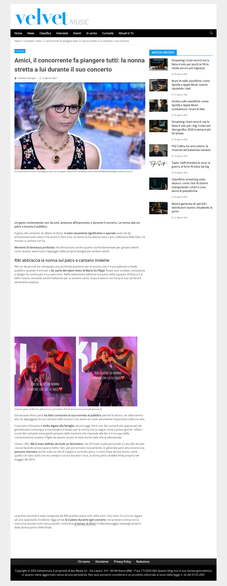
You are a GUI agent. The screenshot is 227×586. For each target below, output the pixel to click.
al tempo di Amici (85, 523)
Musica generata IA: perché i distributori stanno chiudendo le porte (192, 207)
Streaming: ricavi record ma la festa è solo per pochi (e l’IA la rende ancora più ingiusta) (190, 64)
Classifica (45, 33)
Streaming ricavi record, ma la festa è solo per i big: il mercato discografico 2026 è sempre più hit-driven (191, 127)
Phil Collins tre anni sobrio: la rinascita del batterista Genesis (191, 148)
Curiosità (108, 33)
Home (18, 33)
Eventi (77, 33)
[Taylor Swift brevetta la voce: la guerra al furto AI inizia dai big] (158, 164)
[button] (211, 33)
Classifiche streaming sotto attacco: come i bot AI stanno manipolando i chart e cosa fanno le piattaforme (190, 185)
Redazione (142, 561)
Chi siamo (84, 561)
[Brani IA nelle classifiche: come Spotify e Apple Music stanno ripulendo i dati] (158, 85)
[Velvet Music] (51, 16)
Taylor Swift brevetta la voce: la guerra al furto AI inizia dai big (191, 164)
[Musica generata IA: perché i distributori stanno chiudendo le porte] (158, 208)
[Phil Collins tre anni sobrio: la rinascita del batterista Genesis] (158, 150)
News (30, 33)
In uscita (91, 33)
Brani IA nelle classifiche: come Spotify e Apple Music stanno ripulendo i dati (191, 84)
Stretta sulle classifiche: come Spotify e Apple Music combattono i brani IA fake (190, 105)
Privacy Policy (122, 561)
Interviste (62, 33)
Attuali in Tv (126, 33)
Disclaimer (102, 561)
